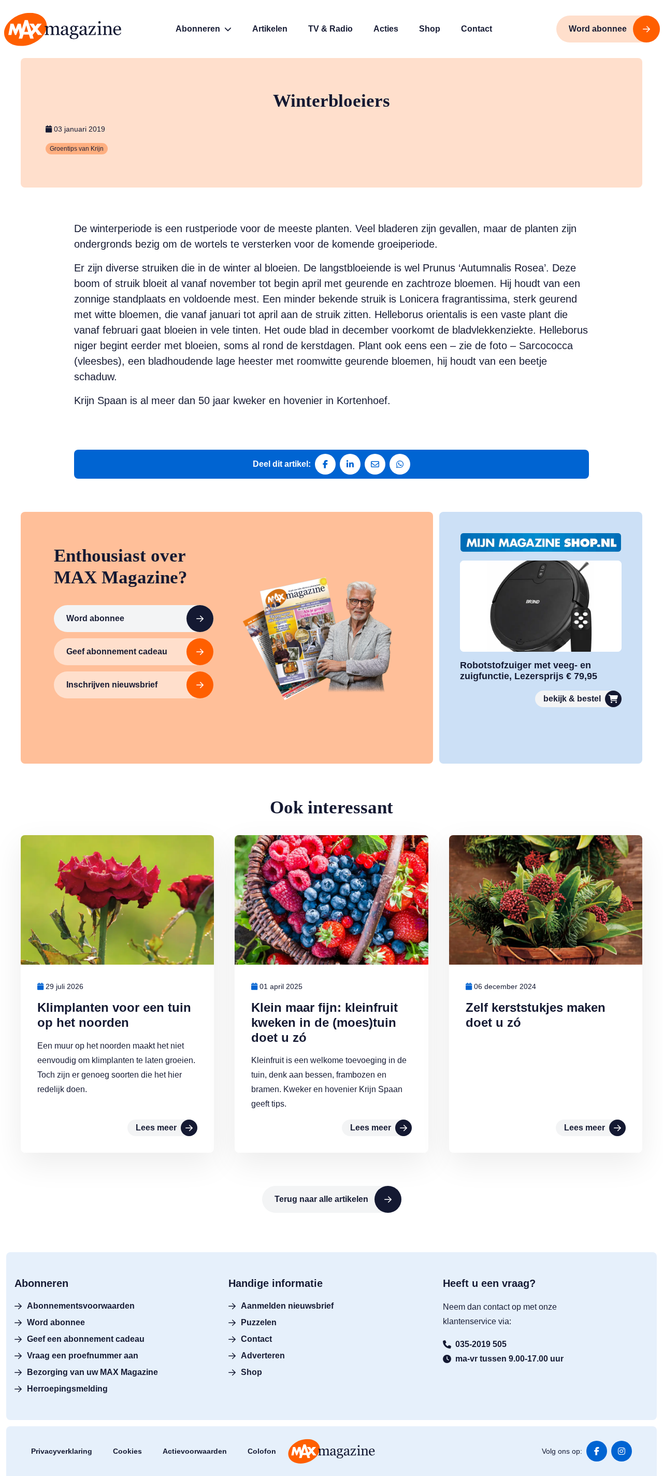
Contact (256, 1339)
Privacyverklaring (61, 1451)
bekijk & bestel (572, 698)
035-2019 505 (481, 1344)
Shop (251, 1372)
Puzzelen (259, 1322)
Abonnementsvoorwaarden (81, 1305)
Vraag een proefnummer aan (82, 1355)
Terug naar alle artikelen (321, 1199)
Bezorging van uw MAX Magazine (92, 1372)
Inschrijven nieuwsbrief (111, 684)
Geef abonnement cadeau (116, 651)
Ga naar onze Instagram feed (621, 1451)
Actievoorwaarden (195, 1451)
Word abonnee (95, 618)
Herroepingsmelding (67, 1388)
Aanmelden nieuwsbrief (287, 1305)
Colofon (262, 1451)
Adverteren (263, 1355)
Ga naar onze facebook (596, 1451)
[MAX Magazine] (62, 29)
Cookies (127, 1451)
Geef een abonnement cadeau (86, 1339)
